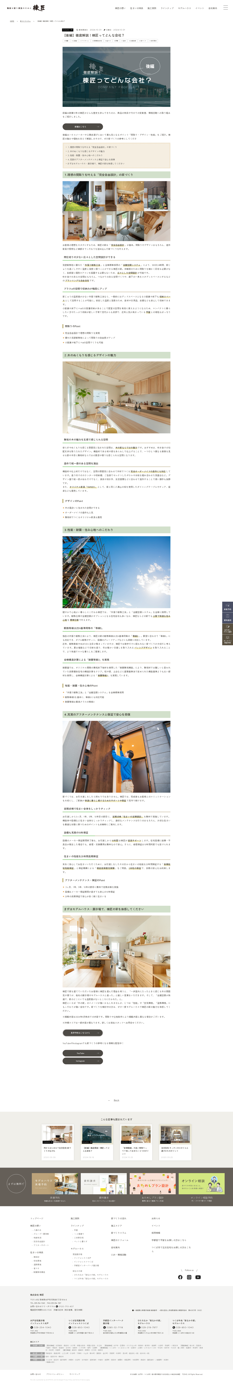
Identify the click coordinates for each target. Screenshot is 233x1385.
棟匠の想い (120, 8)
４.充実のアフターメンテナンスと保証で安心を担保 (91, 159)
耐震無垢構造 (39, 1272)
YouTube (80, 1053)
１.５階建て (79, 1233)
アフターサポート (41, 1245)
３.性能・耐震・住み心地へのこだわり (85, 155)
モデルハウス (184, 8)
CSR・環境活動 (118, 1254)
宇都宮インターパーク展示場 (86, 1265)
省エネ (109, 41)
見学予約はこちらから (80, 1032)
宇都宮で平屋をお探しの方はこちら (169, 1240)
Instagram (80, 1060)
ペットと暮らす (80, 1241)
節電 (116, 41)
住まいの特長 (136, 8)
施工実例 (152, 8)
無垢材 (36, 1257)
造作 (124, 41)
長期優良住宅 (98, 41)
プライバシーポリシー (55, 1374)
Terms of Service (81, 1380)
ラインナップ (167, 8)
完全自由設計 (39, 1241)
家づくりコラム (25, 21)
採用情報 (156, 1232)
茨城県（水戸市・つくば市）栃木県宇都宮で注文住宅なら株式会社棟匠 (156, 1374)
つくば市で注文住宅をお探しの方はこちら (171, 1249)
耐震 (67, 41)
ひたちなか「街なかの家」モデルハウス (91, 1274)
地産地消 (37, 1237)
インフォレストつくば (83, 1261)
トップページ (36, 1218)
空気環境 (37, 1260)
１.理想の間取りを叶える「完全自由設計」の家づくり (92, 146)
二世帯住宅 (79, 1237)
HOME (12, 21)
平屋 (76, 1230)
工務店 (75, 41)
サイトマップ (74, 1374)
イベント (199, 8)
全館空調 (133, 41)
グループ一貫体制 (41, 1233)
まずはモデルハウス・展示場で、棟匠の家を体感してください (95, 163)
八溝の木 (37, 1230)
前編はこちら (80, 126)
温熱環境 (37, 1264)
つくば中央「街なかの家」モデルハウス (91, 1278)
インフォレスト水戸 (82, 1258)
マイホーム (85, 41)
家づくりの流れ (118, 1218)
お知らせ (156, 1218)
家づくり (143, 41)
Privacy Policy (68, 1380)
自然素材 (153, 41)
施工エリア (116, 1225)
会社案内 (212, 8)
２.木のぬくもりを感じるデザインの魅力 (86, 151)
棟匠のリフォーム (120, 1240)
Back (116, 1100)
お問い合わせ (35, 1374)
